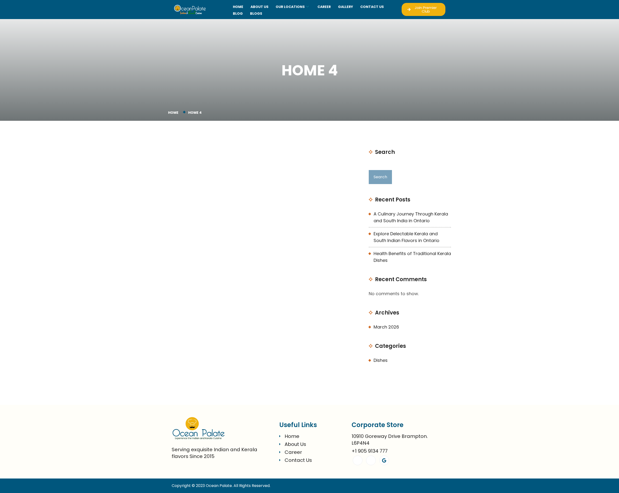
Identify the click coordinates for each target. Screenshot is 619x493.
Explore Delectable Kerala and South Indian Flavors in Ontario (406, 237)
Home (238, 6)
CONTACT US (372, 6)
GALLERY (345, 6)
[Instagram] (371, 460)
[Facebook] (357, 460)
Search (385, 152)
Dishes (381, 360)
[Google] (384, 460)
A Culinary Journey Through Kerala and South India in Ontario (411, 217)
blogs (256, 13)
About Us (259, 6)
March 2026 (386, 327)
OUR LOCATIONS (290, 6)
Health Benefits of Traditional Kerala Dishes (412, 256)
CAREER (324, 6)
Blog (238, 13)
